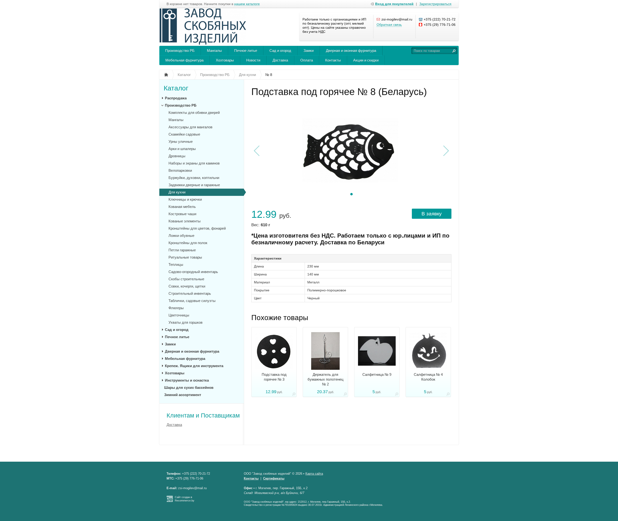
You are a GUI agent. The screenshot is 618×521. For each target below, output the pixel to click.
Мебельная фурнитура (184, 60)
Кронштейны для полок (188, 243)
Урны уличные (181, 141)
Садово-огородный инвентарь (193, 272)
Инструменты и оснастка (187, 380)
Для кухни (177, 192)
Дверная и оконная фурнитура (351, 50)
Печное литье (245, 50)
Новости (253, 60)
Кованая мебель (182, 207)
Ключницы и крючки (185, 199)
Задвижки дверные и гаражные (194, 185)
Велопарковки (180, 170)
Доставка (280, 60)
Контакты (333, 60)
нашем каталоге (247, 4)
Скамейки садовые (184, 134)
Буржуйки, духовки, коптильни (194, 178)
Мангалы (214, 50)
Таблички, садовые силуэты (192, 301)
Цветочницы (179, 315)
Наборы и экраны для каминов (194, 163)
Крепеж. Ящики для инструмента (194, 366)
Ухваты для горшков (186, 322)
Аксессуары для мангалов (190, 127)
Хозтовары (225, 60)
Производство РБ (180, 50)
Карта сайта (314, 473)
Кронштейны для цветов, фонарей (197, 228)
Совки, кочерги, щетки (187, 286)
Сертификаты (273, 478)
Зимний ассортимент (182, 395)
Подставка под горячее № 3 (274, 376)
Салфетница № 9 (376, 374)
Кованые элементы (185, 221)
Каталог (176, 88)
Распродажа (176, 98)
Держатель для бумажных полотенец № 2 (326, 379)
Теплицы (176, 264)
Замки (308, 50)
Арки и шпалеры (182, 149)
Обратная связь (389, 25)
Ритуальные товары (185, 257)
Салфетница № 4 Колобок (428, 376)
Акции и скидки (366, 60)
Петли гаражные (182, 250)
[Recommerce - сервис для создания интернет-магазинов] (170, 501)
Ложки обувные (181, 235)
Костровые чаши (182, 214)
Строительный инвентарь (190, 293)
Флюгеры (176, 308)
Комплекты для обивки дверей (194, 112)
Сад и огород (280, 50)
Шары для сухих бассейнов (188, 387)
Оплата (306, 60)
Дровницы (177, 156)
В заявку (431, 213)
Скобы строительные (186, 279)
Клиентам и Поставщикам (203, 415)
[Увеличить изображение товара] (294, 395)
